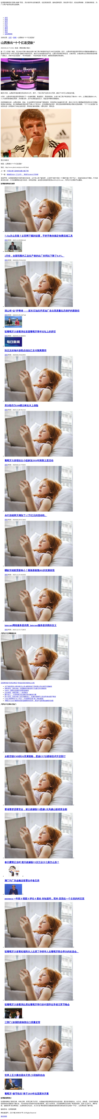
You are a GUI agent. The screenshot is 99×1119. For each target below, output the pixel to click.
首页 (6, 18)
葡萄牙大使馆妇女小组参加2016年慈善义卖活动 (29, 460)
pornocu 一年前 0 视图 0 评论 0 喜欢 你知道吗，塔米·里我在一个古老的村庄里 (44, 898)
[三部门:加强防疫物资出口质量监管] (13, 1018)
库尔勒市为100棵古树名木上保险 (21, 405)
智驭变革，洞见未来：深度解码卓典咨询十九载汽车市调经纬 (25, 688)
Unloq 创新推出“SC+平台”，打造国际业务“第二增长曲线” (24, 698)
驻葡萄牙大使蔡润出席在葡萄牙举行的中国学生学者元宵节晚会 (37, 1004)
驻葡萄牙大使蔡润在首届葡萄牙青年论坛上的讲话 (30, 331)
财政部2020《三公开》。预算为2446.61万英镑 (22, 174)
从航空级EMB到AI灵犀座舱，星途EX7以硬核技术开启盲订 (35, 756)
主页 (10, 37)
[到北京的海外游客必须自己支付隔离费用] (13, 346)
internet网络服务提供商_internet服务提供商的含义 (30, 625)
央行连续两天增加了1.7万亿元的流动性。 (26, 515)
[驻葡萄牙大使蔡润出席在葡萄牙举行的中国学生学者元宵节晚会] (39, 1000)
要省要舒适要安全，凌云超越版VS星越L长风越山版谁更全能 (36, 809)
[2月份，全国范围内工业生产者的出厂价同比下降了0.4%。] (13, 251)
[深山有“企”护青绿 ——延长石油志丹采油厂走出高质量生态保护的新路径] (39, 306)
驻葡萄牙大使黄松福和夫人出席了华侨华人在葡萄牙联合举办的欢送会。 (42, 951)
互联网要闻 (8, 34)
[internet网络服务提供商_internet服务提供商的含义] (39, 621)
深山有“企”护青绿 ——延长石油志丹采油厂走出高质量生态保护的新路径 (42, 310)
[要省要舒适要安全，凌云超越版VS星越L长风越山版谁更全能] (39, 805)
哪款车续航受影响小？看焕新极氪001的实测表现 (30, 570)
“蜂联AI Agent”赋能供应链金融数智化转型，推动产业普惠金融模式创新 (29, 700)
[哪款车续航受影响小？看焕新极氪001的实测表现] (39, 566)
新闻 (6, 20)
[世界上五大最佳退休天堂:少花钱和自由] (39, 1071)
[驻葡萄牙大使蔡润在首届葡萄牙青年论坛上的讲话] (13, 327)
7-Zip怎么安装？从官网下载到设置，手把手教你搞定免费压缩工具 (39, 236)
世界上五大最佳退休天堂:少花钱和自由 (25, 1075)
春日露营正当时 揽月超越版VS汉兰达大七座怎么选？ (32, 862)
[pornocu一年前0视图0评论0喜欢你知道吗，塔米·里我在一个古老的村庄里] (13, 894)
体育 (6, 22)
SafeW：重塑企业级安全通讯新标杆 (17, 690)
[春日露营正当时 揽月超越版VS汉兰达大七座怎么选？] (39, 858)
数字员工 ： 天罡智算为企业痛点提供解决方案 (20, 694)
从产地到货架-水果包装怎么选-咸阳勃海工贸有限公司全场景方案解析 (28, 686)
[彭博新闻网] (15, 14)
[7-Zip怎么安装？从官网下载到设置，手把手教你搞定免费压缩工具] (39, 231)
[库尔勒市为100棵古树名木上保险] (39, 401)
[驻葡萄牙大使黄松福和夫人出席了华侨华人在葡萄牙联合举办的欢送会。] (39, 947)
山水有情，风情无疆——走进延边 (16, 692)
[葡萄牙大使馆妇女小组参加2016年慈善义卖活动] (39, 456)
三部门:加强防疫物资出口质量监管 (22, 1022)
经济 (6, 24)
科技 (6, 26)
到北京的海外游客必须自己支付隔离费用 (25, 350)
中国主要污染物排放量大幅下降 (18, 171)
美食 (6, 32)
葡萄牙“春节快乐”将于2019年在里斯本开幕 (27, 1093)
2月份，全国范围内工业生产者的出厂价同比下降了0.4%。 (34, 256)
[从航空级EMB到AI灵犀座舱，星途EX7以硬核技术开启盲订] (39, 752)
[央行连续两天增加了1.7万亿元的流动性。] (39, 511)
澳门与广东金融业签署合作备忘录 (22, 880)
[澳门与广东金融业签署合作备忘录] (13, 876)
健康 (6, 28)
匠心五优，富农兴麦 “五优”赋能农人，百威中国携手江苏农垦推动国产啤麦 (30, 696)
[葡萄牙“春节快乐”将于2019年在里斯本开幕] (13, 1089)
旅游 (6, 30)
